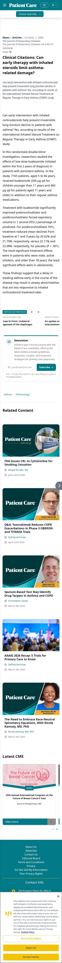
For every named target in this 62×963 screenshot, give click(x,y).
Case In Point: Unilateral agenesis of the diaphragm (17, 323)
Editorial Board (31, 858)
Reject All (31, 947)
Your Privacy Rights (31, 873)
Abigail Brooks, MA (18, 469)
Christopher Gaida (18, 600)
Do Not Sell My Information (31, 870)
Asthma (8, 394)
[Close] (58, 896)
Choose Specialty (28, 14)
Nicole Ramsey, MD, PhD (21, 731)
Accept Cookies (31, 956)
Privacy (31, 866)
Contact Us (31, 854)
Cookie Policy (27, 932)
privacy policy (15, 376)
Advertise (31, 850)
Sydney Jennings (17, 537)
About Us (31, 847)
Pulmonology (23, 394)
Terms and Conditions (31, 862)
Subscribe (44, 367)
